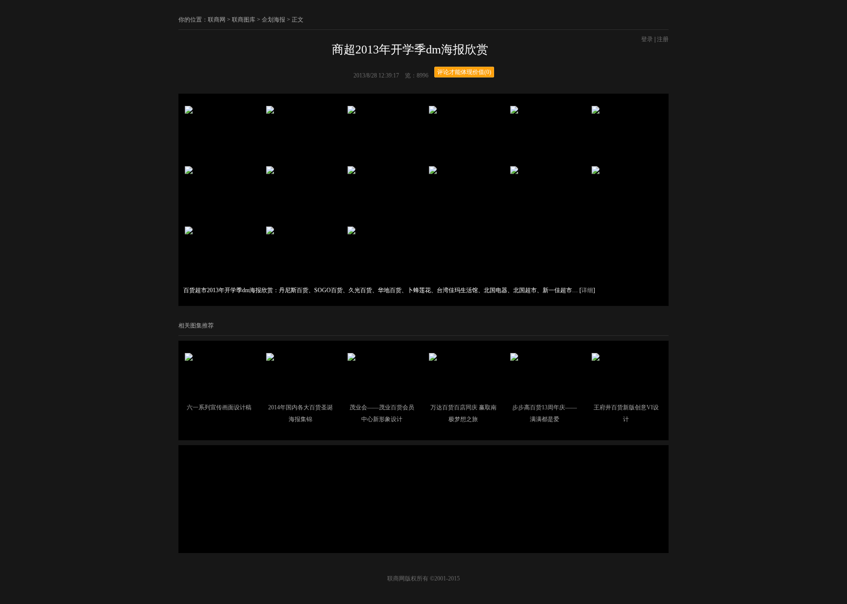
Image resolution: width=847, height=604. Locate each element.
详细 (587, 290)
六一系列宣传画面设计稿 (219, 407)
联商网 (216, 19)
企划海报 (273, 19)
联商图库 (243, 19)
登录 (647, 39)
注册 (663, 39)
